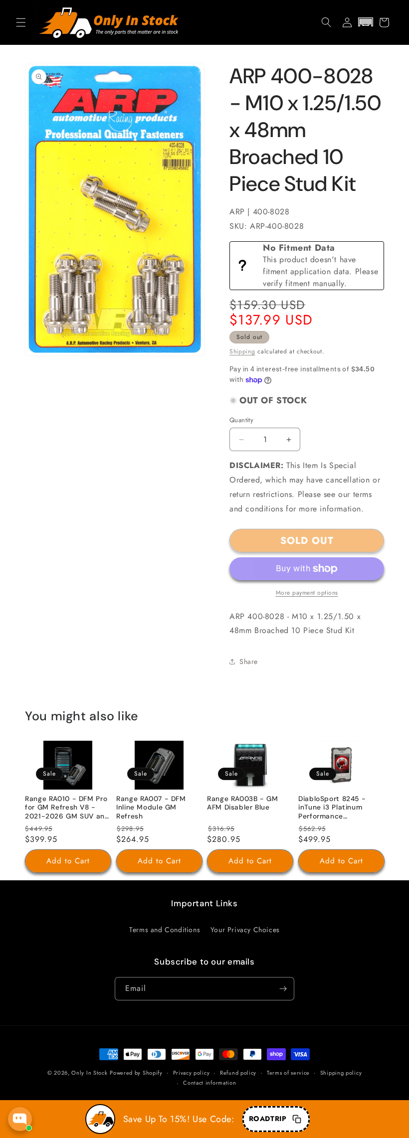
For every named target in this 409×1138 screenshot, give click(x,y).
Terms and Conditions (164, 930)
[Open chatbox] (20, 1119)
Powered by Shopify (136, 1073)
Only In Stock (89, 1073)
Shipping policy (341, 1073)
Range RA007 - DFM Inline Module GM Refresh (151, 807)
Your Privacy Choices (245, 930)
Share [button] (248, 661)
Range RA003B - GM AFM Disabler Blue (242, 803)
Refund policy (238, 1073)
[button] (21, 22)
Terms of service (288, 1073)
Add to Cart (68, 860)
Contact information (209, 1083)
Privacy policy (191, 1073)
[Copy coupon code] (296, 1119)
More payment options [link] (307, 592)
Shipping (242, 351)
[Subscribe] (283, 988)
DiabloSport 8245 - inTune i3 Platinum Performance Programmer (332, 808)
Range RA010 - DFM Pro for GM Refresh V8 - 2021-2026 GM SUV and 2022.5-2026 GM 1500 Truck (67, 808)
